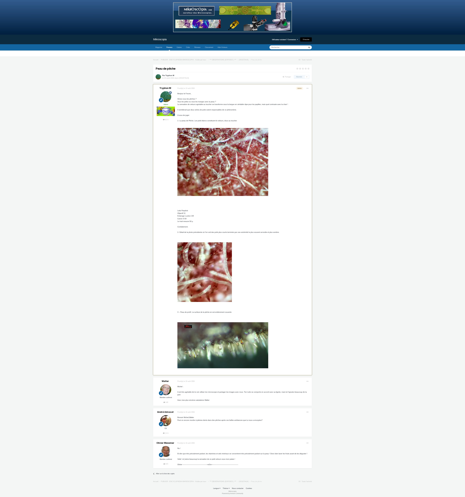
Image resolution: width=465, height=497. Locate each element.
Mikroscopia (160, 39)
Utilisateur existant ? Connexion (284, 39)
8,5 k (167, 120)
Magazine (158, 47)
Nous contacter (238, 488)
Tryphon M (169, 75)
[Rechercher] (309, 47)
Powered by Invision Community (232, 493)
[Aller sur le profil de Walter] (165, 389)
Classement (209, 47)
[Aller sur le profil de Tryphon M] (158, 77)
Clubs (188, 47)
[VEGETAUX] (184, 78)
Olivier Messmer (165, 443)
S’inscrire (306, 39)
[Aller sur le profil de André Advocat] (165, 420)
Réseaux (197, 47)
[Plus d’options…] (307, 88)
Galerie (179, 47)
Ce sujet (300, 47)
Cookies (249, 488)
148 (166, 402)
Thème (226, 488)
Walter (165, 381)
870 (166, 464)
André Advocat (165, 412)
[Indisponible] (222, 162)
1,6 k (167, 433)
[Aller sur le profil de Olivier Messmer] (165, 451)
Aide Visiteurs (222, 47)
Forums (169, 47)
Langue (216, 488)
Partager (287, 77)
